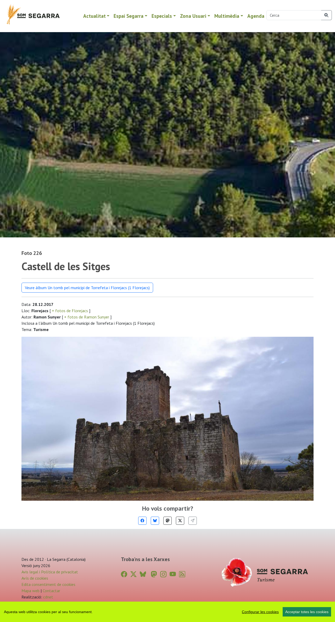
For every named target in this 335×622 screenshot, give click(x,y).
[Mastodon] (167, 521)
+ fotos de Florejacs (70, 310)
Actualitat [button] (94, 16)
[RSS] (182, 574)
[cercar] (326, 15)
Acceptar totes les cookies (306, 612)
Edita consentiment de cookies (48, 584)
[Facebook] (142, 521)
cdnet (47, 597)
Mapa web (30, 590)
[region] (167, 612)
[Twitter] (180, 521)
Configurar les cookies (260, 612)
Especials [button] (162, 16)
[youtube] (173, 574)
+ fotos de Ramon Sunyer (86, 316)
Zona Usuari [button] (193, 16)
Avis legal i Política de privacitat (49, 571)
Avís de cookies (34, 578)
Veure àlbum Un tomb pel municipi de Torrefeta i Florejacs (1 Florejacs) (87, 287)
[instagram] (163, 574)
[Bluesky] (155, 521)
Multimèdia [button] (226, 16)
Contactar (51, 590)
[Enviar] (192, 521)
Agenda (255, 16)
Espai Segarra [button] (128, 16)
